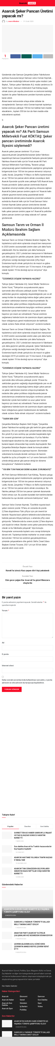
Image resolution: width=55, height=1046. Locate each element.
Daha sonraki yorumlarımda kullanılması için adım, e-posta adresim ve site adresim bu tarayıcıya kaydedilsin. (27, 681)
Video (40, 1006)
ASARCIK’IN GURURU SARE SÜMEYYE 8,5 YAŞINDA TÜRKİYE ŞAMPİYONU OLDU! (26, 910)
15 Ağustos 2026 (20, 952)
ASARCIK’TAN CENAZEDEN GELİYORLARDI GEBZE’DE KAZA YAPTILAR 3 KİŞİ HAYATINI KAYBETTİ (32, 871)
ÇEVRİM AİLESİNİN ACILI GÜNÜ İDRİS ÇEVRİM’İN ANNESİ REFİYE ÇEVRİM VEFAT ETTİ (31, 946)
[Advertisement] (27, 711)
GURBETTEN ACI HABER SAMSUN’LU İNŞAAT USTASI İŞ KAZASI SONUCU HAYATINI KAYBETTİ (33, 835)
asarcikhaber (13, 21)
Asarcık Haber (8, 1000)
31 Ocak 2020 (28, 21)
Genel (22, 1000)
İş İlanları (24, 1006)
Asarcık (5, 996)
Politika (23, 1010)
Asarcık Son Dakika (7, 1004)
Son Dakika (42, 1000)
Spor (40, 1003)
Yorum (5, 610)
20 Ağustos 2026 (10, 915)
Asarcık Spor (7, 1008)
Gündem (23, 1003)
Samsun (41, 996)
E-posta (5, 654)
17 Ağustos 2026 (20, 927)
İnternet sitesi (8, 666)
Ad (3, 643)
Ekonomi (23, 996)
